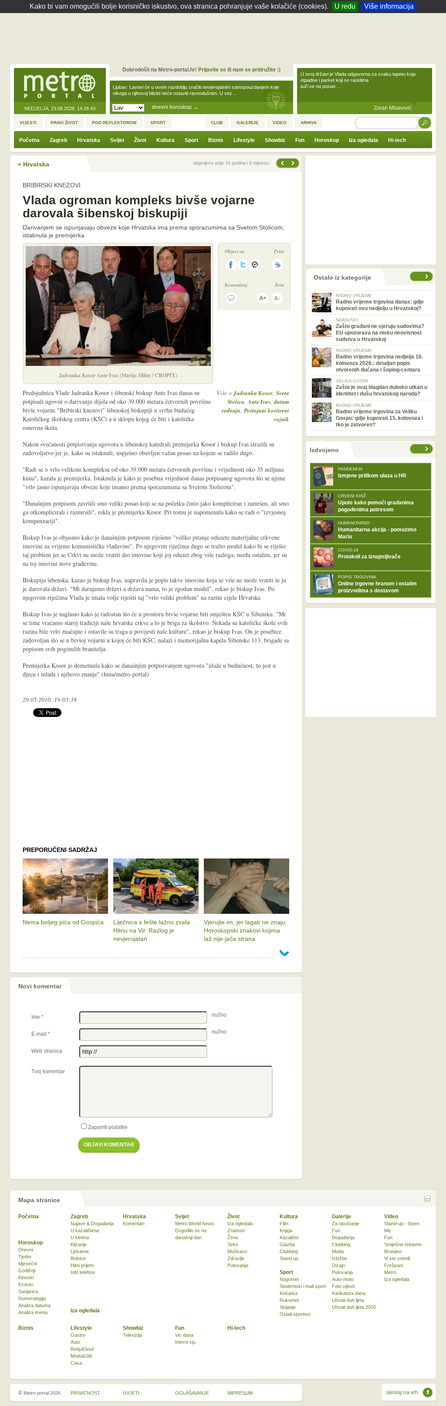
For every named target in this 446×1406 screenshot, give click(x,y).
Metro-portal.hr (59, 85)
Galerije (341, 1216)
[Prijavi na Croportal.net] (255, 264)
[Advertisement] (225, 37)
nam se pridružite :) (256, 70)
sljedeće (428, 448)
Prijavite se (212, 70)
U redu (344, 6)
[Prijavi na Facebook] (231, 264)
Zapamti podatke (108, 1127)
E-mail (40, 1034)
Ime (37, 1017)
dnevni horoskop (175, 107)
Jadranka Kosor (253, 393)
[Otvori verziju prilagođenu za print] (277, 264)
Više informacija (389, 6)
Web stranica (46, 1051)
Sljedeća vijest (282, 163)
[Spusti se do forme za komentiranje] (231, 298)
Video (391, 1216)
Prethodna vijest (294, 163)
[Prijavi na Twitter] (243, 264)
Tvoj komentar (48, 1071)
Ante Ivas (259, 402)
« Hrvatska (33, 164)
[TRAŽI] (425, 122)
